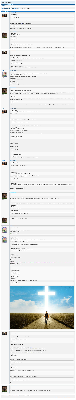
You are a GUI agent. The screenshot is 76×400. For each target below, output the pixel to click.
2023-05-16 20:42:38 (14, 216)
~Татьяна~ (3, 70)
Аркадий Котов (3, 12)
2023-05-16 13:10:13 (14, 31)
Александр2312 (3, 31)
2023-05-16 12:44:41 (14, 12)
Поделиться (11, 12)
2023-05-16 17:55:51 (14, 108)
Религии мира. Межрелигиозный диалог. (15, 8)
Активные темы (3, 5)
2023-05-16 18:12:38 (14, 160)
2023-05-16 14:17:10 (14, 70)
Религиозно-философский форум (6, 8)
